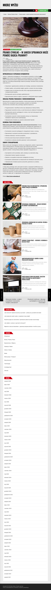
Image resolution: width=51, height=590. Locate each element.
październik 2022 (8, 536)
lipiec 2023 (7, 505)
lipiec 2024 (7, 467)
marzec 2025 (7, 439)
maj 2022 (6, 553)
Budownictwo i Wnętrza (9, 343)
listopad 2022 (7, 532)
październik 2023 (8, 494)
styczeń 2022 (7, 566)
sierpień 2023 (7, 501)
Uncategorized (7, 367)
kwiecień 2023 (7, 515)
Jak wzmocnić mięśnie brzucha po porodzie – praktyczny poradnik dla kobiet (22, 312)
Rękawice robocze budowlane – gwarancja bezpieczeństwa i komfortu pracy (22, 326)
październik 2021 (8, 570)
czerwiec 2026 (7, 388)
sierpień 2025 (7, 422)
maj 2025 (6, 432)
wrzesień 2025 (7, 419)
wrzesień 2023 (7, 498)
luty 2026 (6, 401)
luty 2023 (6, 522)
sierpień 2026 (7, 381)
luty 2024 (6, 484)
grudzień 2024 (7, 450)
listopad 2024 (7, 453)
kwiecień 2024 (7, 477)
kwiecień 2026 (7, 395)
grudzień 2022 (7, 529)
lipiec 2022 (7, 546)
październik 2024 (8, 456)
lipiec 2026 (7, 384)
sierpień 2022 (7, 542)
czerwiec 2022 (7, 549)
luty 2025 (6, 443)
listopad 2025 (7, 412)
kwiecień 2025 (7, 436)
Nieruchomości (7, 360)
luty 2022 (6, 563)
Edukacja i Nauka (8, 346)
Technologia (7, 363)
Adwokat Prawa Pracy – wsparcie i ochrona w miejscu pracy (34, 241)
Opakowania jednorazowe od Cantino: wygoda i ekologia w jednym (35, 223)
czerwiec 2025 (7, 429)
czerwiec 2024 (7, 470)
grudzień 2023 (7, 491)
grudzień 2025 (7, 408)
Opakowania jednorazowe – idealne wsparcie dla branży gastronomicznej (34, 205)
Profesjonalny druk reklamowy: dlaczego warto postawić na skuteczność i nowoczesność (33, 278)
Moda (5, 353)
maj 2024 (6, 474)
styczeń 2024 (7, 487)
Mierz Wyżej (10, 5)
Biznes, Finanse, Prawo (16, 49)
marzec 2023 (7, 518)
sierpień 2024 (7, 463)
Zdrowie (6, 370)
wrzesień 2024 (7, 460)
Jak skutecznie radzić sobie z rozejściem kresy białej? (17, 316)
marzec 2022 (7, 560)
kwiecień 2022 (7, 556)
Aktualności (6, 49)
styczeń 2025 (7, 446)
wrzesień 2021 (7, 573)
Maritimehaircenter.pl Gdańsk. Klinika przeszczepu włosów (32, 259)
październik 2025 (8, 415)
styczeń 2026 (7, 405)
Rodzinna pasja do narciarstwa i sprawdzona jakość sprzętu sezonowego (34, 186)
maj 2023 (6, 511)
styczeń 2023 (7, 525)
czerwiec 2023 (7, 508)
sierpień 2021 (7, 577)
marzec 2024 (7, 481)
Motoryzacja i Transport (10, 356)
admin (7, 58)
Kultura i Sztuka (8, 350)
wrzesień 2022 (7, 539)
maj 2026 (6, 391)
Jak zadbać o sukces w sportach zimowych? (15, 323)
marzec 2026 (7, 398)
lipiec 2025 (7, 425)
